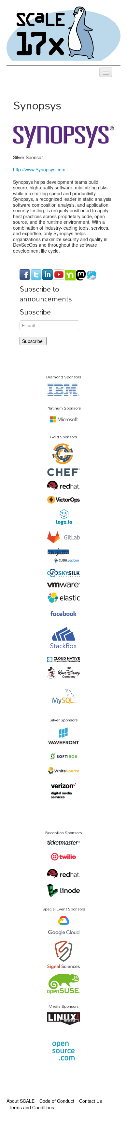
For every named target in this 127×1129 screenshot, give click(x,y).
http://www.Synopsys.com (39, 169)
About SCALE (21, 1101)
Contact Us (90, 1101)
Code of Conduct (56, 1101)
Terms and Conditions (31, 1107)
